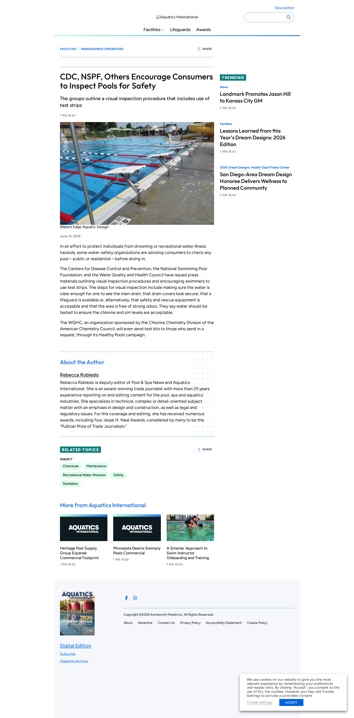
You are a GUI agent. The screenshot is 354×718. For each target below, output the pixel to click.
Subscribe (67, 654)
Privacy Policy (190, 623)
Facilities (152, 29)
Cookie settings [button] (259, 702)
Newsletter (284, 8)
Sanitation (70, 484)
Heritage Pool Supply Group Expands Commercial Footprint (79, 553)
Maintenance (96, 466)
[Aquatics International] (177, 17)
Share (207, 49)
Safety (118, 475)
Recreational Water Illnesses (84, 475)
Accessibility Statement (224, 623)
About (128, 623)
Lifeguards (180, 29)
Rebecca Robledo (79, 375)
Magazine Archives (74, 661)
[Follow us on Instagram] (135, 598)
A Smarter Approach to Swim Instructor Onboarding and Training (188, 553)
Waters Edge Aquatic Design (84, 227)
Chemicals (71, 466)
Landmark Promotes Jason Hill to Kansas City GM (255, 97)
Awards (203, 29)
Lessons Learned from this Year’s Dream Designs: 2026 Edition (252, 138)
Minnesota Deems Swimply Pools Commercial (137, 550)
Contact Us (166, 623)
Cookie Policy (257, 623)
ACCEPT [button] (291, 702)
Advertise (145, 623)
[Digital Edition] (77, 633)
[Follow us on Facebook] (126, 598)
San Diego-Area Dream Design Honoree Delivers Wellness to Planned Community (256, 181)
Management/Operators (102, 49)
